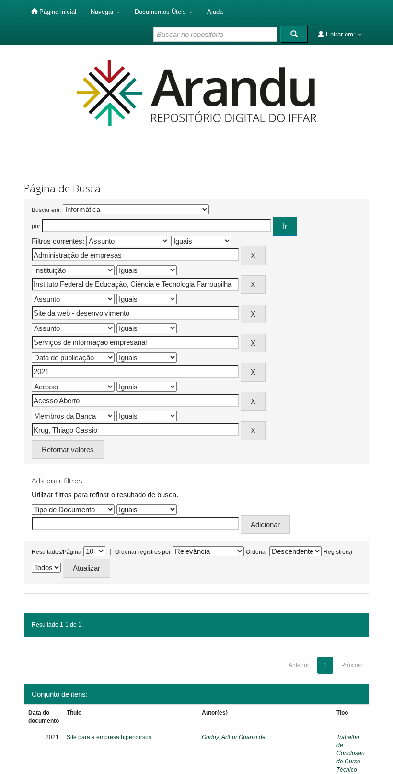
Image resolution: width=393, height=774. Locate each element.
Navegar (103, 11)
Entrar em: (340, 34)
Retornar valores (68, 450)
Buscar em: (46, 210)
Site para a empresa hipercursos (109, 737)
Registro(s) (338, 552)
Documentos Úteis (161, 11)
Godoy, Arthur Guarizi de (234, 737)
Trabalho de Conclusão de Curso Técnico (350, 754)
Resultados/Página (56, 552)
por (36, 226)
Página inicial (56, 11)
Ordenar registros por (143, 552)
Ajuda (215, 11)
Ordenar (256, 552)
